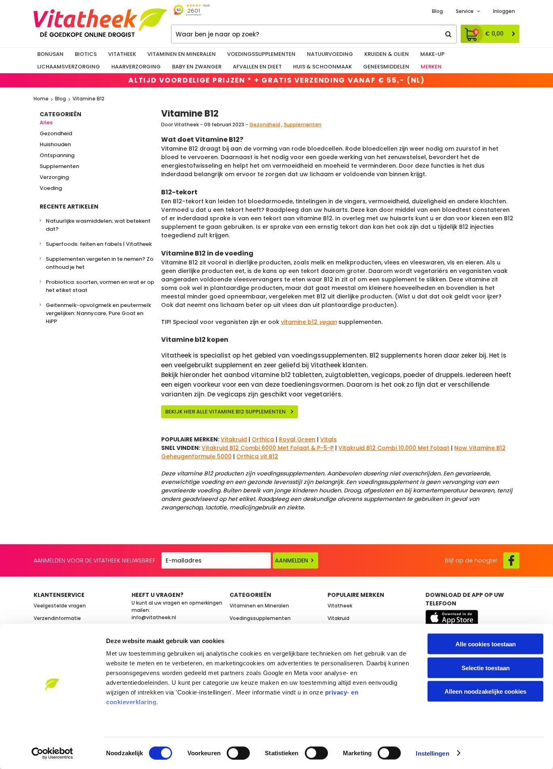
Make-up (432, 54)
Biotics (86, 54)
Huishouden (55, 144)
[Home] (100, 22)
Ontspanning (57, 155)
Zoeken (448, 34)
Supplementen (59, 166)
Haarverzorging (136, 66)
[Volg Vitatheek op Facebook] (511, 560)
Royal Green (297, 439)
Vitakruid (234, 439)
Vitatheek (122, 54)
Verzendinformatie (57, 618)
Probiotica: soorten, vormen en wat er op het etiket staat (100, 286)
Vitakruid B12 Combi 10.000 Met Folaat (393, 448)
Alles (46, 122)
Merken (431, 66)
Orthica (263, 439)
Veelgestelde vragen (60, 605)
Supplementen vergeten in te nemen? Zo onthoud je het (99, 263)
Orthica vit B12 (257, 456)
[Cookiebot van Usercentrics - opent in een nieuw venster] (52, 753)
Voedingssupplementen (261, 54)
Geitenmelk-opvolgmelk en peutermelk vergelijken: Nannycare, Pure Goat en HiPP (98, 313)
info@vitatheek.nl (154, 617)
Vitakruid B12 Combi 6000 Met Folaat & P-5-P (268, 448)
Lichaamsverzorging (68, 66)
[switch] (238, 752)
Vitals (328, 439)
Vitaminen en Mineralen (181, 54)
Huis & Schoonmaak (322, 66)
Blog (437, 11)
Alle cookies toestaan (485, 644)
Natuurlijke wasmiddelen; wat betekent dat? (98, 225)
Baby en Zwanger (196, 66)
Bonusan (50, 54)
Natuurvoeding (330, 54)
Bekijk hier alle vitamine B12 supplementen (225, 411)
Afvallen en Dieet (257, 66)
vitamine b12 (309, 322)
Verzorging (54, 177)
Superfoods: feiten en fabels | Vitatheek (99, 244)
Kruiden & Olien (386, 54)
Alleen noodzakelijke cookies (485, 691)
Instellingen (432, 753)
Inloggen (504, 11)
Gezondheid (56, 133)
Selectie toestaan (486, 667)
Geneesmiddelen (386, 66)
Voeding (51, 188)
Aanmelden (291, 560)
